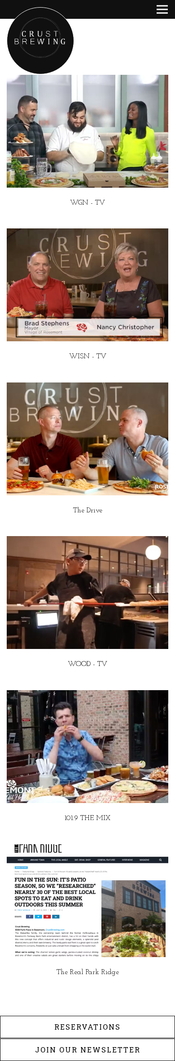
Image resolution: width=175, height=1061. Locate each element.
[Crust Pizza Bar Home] (40, 40)
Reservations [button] (87, 1026)
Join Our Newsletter (87, 1049)
